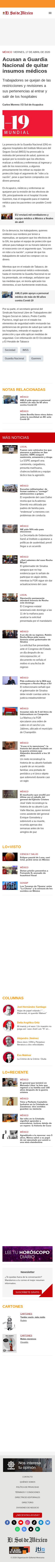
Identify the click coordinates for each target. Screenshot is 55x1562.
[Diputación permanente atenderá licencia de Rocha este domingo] (10, 609)
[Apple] (30, 1529)
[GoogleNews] (24, 1529)
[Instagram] (27, 1522)
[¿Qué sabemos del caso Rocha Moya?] (10, 572)
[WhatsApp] (17, 1529)
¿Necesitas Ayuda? (27, 1515)
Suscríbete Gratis (27, 1292)
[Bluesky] (47, 1522)
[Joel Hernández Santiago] (8, 1010)
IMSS (26, 350)
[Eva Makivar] (8, 1057)
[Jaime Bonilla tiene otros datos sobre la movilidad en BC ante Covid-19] (10, 415)
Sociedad (10, 350)
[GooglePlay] (37, 1529)
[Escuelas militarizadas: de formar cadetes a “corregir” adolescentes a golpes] (10, 502)
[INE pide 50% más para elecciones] (10, 538)
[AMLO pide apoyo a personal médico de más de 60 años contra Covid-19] (10, 400)
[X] (14, 1522)
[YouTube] (20, 1522)
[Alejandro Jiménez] (8, 1041)
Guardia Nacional (14, 358)
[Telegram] (40, 1522)
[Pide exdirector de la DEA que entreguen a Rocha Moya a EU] (10, 689)
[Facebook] (7, 1522)
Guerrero (36, 358)
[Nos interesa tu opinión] (27, 1465)
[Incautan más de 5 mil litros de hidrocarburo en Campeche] (10, 722)
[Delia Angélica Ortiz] (8, 1026)
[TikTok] (34, 1522)
